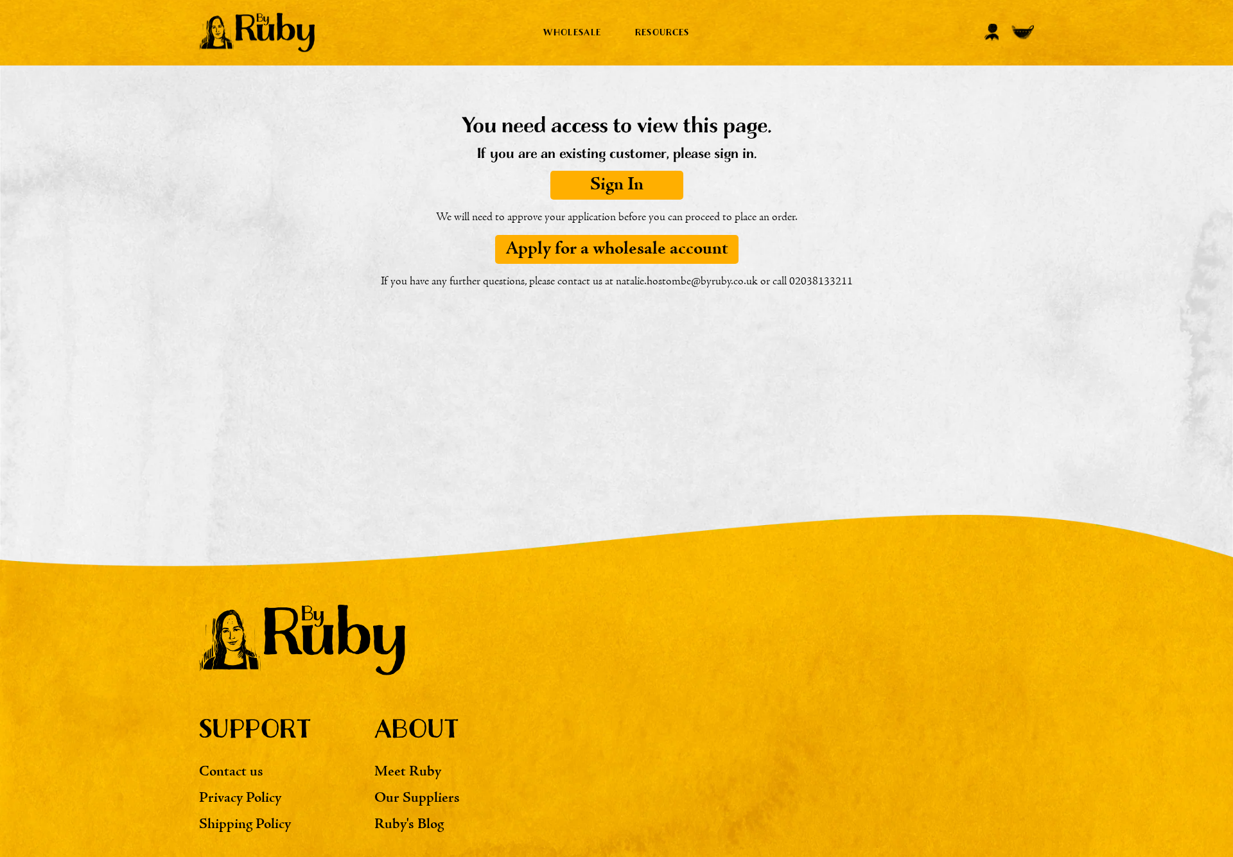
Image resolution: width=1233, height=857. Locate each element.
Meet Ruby (407, 772)
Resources (662, 32)
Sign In (616, 185)
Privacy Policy (240, 798)
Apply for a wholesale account (616, 249)
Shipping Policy (245, 824)
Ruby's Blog (409, 824)
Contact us (231, 772)
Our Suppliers (417, 798)
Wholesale (572, 32)
